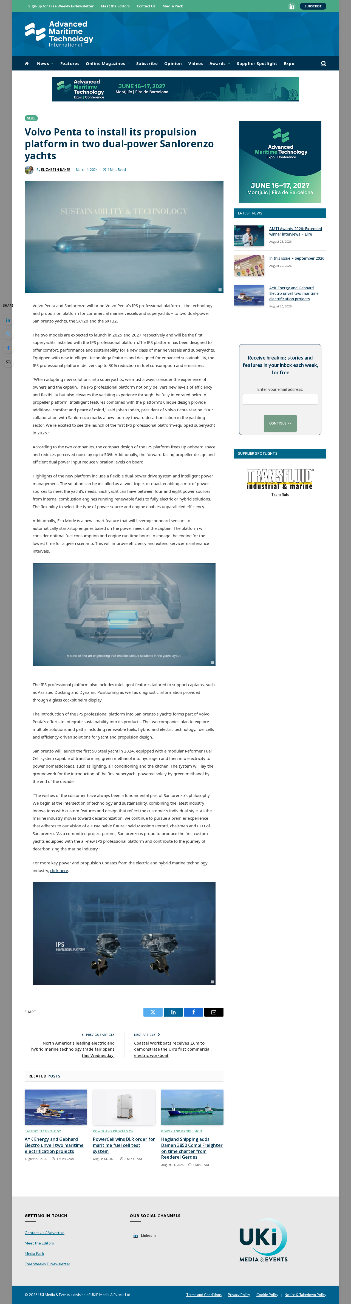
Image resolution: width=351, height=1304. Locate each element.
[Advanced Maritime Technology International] (59, 34)
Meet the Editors (115, 6)
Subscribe (313, 6)
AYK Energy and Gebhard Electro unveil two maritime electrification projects (54, 1145)
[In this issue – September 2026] (249, 265)
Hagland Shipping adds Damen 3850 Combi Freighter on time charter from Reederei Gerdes (192, 1148)
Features (70, 63)
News (43, 63)
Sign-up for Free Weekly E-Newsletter (61, 6)
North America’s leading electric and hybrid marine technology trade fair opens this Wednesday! (73, 1049)
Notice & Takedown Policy (305, 1294)
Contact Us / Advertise (44, 1232)
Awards (218, 63)
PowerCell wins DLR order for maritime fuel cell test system (124, 1145)
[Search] (323, 63)
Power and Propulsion (113, 1131)
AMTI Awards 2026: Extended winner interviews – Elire (295, 231)
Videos (195, 63)
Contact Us (146, 6)
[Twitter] (8, 334)
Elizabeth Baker (55, 169)
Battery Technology (43, 1131)
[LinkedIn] (8, 320)
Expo (289, 63)
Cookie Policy (267, 1294)
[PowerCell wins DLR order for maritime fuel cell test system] (124, 1107)
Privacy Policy (239, 1294)
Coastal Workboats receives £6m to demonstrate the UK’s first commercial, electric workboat (173, 1049)
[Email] (8, 362)
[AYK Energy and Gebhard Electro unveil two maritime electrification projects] (56, 1107)
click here (59, 870)
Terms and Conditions (204, 1294)
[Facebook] (8, 348)
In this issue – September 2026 (296, 258)
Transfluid (280, 494)
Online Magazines (105, 63)
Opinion (173, 63)
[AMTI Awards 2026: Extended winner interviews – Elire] (249, 235)
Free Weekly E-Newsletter (47, 1263)
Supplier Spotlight (257, 63)
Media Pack (173, 6)
